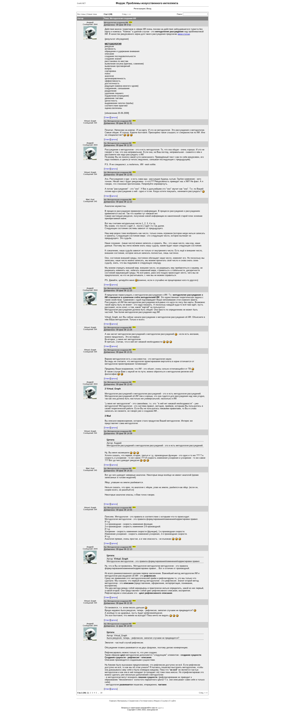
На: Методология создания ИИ (117, 121)
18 (101, 693)
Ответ (107, 117)
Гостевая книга (146, 701)
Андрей (90, 22)
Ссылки (164, 701)
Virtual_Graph (90, 121)
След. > (125, 14)
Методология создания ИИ (116, 23)
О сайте (172, 701)
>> (130, 14)
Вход (149, 9)
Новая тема (92, 14)
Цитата (114, 117)
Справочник (133, 701)
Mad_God (90, 199)
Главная (112, 701)
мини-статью (184, 34)
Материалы (122, 701)
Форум (157, 701)
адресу (161, 708)
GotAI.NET (81, 3)
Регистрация (139, 9)
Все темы (81, 14)
